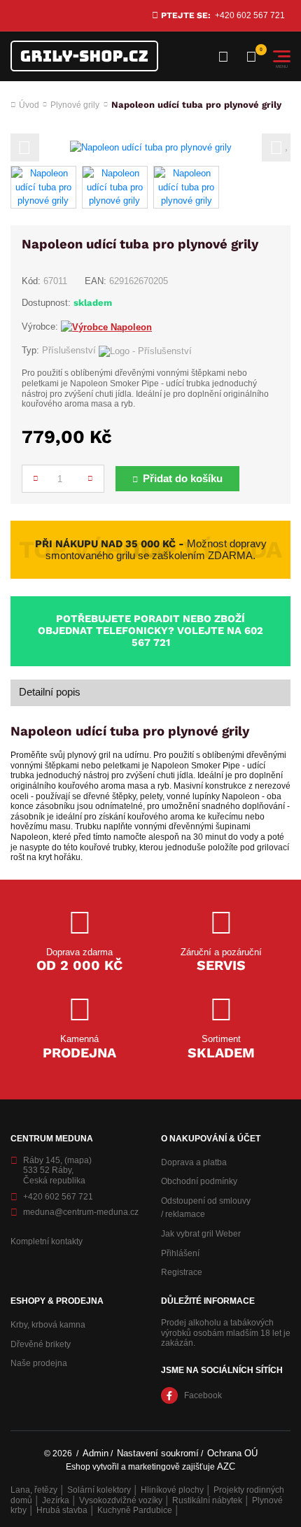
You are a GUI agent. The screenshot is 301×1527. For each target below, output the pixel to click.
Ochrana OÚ (232, 1453)
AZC (226, 1466)
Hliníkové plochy (172, 1490)
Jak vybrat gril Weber (201, 1234)
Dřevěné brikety (40, 1344)
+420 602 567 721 (250, 15)
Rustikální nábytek (207, 1500)
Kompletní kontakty (46, 1241)
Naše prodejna (38, 1363)
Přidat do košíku (183, 478)
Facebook (203, 1395)
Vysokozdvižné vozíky (120, 1500)
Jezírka (55, 1500)
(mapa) (78, 1160)
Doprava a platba (194, 1162)
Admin (95, 1453)
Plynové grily (74, 105)
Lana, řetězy (33, 1490)
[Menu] (281, 56)
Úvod (29, 105)
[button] (24, 147)
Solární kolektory (99, 1490)
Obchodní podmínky (199, 1181)
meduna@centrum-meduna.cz (81, 1212)
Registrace (181, 1272)
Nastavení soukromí (158, 1453)
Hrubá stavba (62, 1510)
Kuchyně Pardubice (134, 1510)
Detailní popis (49, 692)
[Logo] (84, 56)
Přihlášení (180, 1253)
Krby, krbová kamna (47, 1325)
